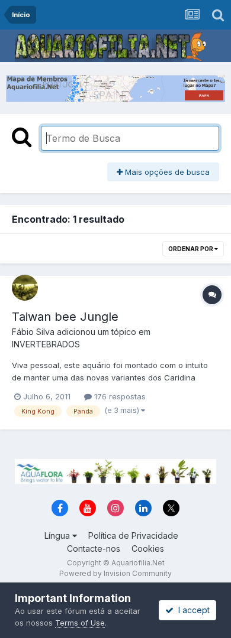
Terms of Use (80, 622)
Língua (58, 535)
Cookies (147, 548)
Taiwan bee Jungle (65, 317)
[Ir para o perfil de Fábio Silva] (25, 288)
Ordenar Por (191, 248)
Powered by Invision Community (115, 573)
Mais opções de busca (166, 172)
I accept (192, 610)
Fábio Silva (33, 332)
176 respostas (119, 396)
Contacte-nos (93, 548)
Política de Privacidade (133, 535)
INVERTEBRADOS (46, 344)
